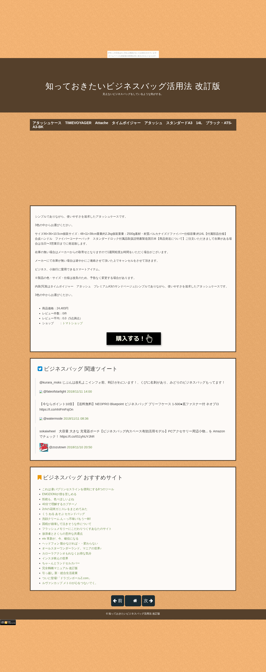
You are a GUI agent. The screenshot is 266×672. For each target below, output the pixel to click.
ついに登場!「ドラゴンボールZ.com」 (66, 578)
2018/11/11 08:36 (76, 418)
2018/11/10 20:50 (79, 447)
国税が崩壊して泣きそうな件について (66, 523)
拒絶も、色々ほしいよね (58, 499)
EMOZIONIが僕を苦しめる (59, 494)
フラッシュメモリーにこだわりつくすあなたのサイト (77, 528)
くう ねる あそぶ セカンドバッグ (63, 513)
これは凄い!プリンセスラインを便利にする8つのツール (78, 489)
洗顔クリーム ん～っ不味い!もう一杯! (66, 518)
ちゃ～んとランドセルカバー (61, 563)
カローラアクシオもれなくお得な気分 (66, 553)
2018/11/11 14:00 (79, 391)
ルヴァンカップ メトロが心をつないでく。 (70, 583)
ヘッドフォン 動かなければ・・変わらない (70, 543)
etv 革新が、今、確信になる (60, 538)
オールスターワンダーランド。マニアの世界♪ (72, 548)
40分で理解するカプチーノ (59, 504)
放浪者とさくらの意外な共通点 (62, 533)
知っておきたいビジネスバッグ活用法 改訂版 (133, 86)
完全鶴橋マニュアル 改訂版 (60, 568)
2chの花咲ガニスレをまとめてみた (64, 509)
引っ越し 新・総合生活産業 (60, 573)
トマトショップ (72, 323)
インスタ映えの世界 (55, 558)
